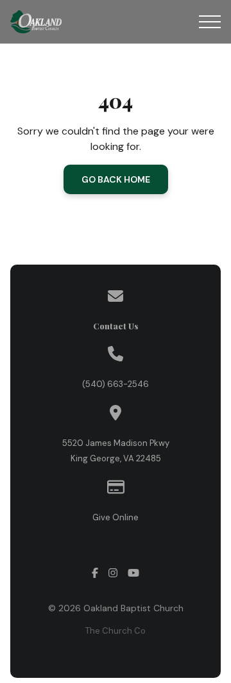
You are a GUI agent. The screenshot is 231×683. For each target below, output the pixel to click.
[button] (210, 22)
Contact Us (116, 325)
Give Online (115, 517)
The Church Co (115, 630)
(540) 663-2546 (115, 384)
